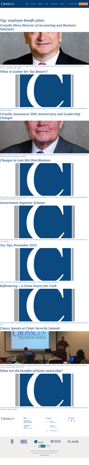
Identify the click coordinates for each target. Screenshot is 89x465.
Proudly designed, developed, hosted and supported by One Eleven (44, 453)
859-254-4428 (53, 427)
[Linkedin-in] (74, 420)
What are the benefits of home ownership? (31, 371)
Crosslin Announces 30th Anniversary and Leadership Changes (40, 116)
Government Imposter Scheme (22, 203)
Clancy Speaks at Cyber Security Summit (30, 328)
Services (33, 4)
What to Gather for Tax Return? (23, 71)
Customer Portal (73, 4)
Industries (40, 4)
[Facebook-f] (68, 420)
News (46, 4)
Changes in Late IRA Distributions (25, 160)
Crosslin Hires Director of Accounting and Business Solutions (38, 27)
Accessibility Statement (44, 455)
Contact (62, 4)
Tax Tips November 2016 (18, 245)
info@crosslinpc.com (54, 430)
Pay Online (82, 4)
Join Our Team (54, 4)
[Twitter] (71, 420)
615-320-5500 (53, 422)
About (27, 4)
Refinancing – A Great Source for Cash (28, 286)
